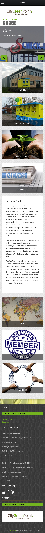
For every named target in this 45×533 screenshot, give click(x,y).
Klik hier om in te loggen (14, 504)
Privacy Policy (7, 419)
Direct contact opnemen (15, 413)
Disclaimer (5, 422)
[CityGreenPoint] (22, 12)
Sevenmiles (12, 530)
